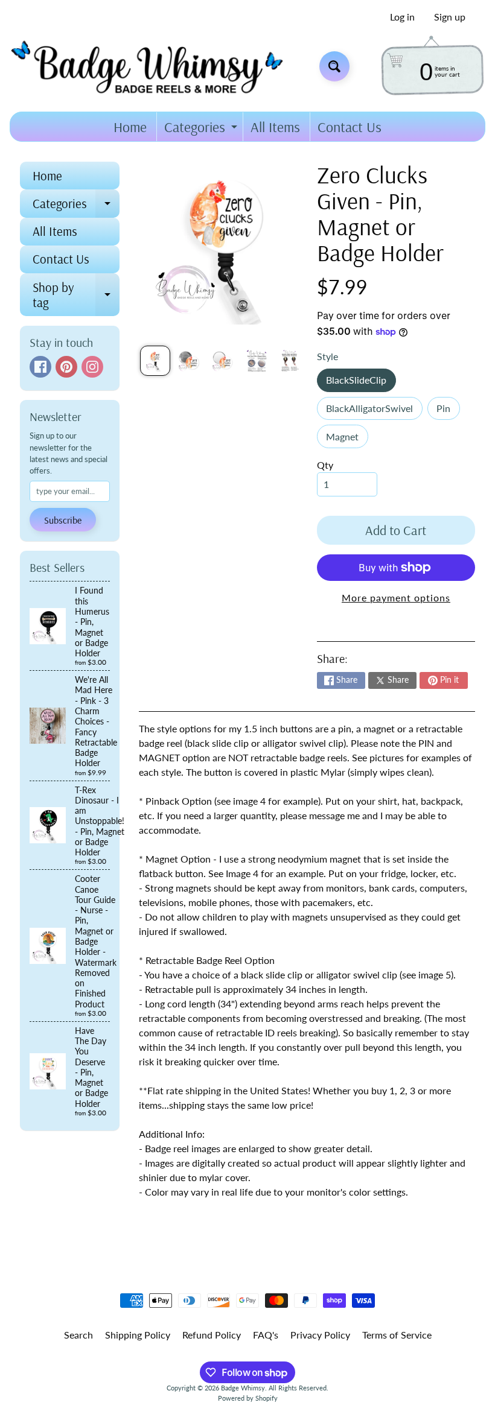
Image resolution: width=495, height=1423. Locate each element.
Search (78, 1334)
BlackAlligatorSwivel (374, 411)
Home (130, 127)
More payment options (396, 597)
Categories (202, 129)
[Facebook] (40, 367)
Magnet (347, 439)
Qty (325, 465)
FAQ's (265, 1334)
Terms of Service (397, 1334)
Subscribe (62, 520)
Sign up (449, 17)
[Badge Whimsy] (156, 66)
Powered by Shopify (248, 1398)
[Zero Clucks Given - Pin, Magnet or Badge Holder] (155, 361)
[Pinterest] (66, 367)
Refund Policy (211, 1334)
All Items (275, 127)
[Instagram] (92, 367)
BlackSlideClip (360, 382)
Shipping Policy (137, 1334)
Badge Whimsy (243, 1388)
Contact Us (350, 127)
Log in (402, 17)
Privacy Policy (320, 1334)
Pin (447, 411)
